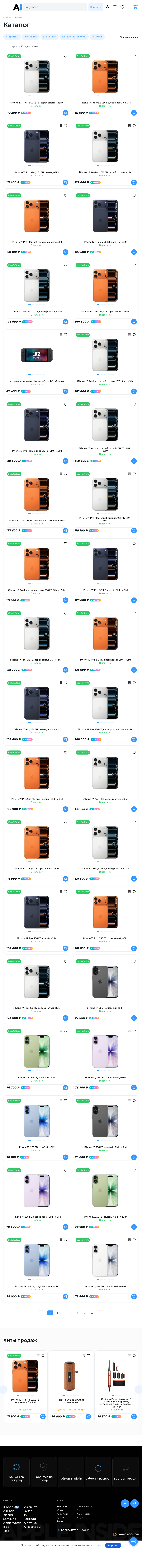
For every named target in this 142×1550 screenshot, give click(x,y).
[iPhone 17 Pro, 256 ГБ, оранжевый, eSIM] (105, 914)
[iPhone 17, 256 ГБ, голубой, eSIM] (37, 1123)
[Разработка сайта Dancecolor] (126, 1535)
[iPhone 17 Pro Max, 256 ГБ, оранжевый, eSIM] (105, 78)
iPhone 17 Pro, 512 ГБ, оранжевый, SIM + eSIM (105, 660)
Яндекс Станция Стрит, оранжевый (71, 1401)
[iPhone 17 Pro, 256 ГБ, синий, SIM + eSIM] (37, 705)
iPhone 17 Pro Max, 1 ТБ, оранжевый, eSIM (105, 311)
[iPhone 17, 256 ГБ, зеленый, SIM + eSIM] (105, 1192)
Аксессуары (31, 37)
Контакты (95, 7)
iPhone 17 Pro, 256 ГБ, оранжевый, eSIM (105, 938)
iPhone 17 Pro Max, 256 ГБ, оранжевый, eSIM (105, 103)
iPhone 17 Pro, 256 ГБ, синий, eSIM (36, 938)
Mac (6, 1530)
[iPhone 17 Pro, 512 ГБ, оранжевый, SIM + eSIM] (105, 635)
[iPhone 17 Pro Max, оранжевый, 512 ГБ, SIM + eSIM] (37, 496)
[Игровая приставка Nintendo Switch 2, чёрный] (37, 357)
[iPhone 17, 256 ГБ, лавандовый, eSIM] (105, 1053)
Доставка (62, 1518)
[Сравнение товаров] (115, 7)
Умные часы (49, 37)
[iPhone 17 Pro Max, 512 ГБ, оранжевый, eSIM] (37, 217)
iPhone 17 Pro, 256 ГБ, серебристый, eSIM (36, 1008)
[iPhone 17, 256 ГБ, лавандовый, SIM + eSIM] (37, 1192)
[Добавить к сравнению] (61, 56)
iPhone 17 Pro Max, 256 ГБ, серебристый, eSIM (36, 103)
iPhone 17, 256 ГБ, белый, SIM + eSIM (105, 1286)
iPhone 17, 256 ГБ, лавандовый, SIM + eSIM (37, 1217)
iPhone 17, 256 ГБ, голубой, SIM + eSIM (36, 1286)
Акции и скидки (84, 1514)
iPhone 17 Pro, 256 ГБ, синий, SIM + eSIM (36, 729)
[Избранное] (122, 7)
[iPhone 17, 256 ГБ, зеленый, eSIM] (37, 1053)
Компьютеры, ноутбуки (74, 37)
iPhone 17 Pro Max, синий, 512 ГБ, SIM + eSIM (37, 451)
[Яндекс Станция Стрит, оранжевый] (71, 1378)
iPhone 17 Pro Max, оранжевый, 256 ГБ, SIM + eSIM (36, 590)
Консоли (30, 1518)
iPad (6, 1526)
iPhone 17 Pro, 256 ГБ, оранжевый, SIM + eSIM (37, 799)
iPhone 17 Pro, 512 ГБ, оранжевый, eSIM (36, 868)
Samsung (9, 1518)
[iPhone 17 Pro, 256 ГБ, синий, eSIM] (37, 914)
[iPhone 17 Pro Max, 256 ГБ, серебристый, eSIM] (37, 78)
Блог (79, 1510)
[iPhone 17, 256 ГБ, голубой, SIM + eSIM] (37, 1262)
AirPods (8, 1511)
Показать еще (128, 37)
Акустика (97, 37)
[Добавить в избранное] (65, 56)
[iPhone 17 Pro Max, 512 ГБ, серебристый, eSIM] (105, 148)
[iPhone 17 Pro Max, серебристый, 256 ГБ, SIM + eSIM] (105, 496)
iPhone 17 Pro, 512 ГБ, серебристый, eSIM (105, 868)
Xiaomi (8, 1515)
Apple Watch (12, 1523)
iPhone (10, 1507)
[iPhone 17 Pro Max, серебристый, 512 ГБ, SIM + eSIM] (105, 426)
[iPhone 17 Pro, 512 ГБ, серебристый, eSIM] (105, 844)
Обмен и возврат (85, 1507)
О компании (63, 1514)
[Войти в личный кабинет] (107, 7)
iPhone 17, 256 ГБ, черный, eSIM (105, 1008)
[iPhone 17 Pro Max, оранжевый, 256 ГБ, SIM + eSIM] (37, 565)
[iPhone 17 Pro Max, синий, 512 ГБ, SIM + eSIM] (37, 426)
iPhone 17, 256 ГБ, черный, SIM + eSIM (105, 1147)
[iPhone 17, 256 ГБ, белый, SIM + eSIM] (105, 1262)
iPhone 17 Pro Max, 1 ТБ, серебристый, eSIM (37, 311)
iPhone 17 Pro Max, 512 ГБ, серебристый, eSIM (105, 172)
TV (25, 1515)
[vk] (125, 1503)
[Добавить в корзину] (65, 113)
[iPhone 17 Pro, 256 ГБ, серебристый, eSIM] (37, 983)
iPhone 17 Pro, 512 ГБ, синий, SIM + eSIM (105, 590)
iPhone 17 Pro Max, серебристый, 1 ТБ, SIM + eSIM (105, 381)
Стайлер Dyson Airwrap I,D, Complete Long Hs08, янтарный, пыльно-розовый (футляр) (116, 1403)
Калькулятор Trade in (75, 1530)
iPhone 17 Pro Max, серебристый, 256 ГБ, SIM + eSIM (105, 519)
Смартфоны (12, 37)
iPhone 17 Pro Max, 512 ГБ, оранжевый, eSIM (37, 242)
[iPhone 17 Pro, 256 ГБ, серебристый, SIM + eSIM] (105, 705)
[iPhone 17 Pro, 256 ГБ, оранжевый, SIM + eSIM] (37, 774)
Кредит (60, 1521)
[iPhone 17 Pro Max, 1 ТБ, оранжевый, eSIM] (105, 287)
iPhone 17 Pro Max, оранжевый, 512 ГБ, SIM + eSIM (36, 520)
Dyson (28, 1511)
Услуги (80, 1518)
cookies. (98, 1545)
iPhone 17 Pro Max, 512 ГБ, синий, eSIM (105, 242)
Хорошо (113, 1545)
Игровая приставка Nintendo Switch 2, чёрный (37, 381)
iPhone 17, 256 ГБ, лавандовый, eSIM (105, 1077)
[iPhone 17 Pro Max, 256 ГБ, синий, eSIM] (37, 148)
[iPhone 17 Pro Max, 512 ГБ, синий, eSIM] (105, 217)
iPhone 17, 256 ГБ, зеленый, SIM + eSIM (105, 1217)
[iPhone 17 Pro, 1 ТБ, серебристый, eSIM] (105, 774)
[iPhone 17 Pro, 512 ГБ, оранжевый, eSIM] (37, 844)
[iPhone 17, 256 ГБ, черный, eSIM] (105, 983)
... (85, 1313)
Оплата (61, 1510)
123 (91, 1313)
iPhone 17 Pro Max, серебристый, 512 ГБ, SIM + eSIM (105, 449)
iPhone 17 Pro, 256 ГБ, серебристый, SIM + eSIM (105, 729)
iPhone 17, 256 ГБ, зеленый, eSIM (36, 1077)
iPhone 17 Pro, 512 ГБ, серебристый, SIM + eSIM (37, 660)
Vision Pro (30, 1507)
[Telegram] (134, 1503)
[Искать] (83, 7)
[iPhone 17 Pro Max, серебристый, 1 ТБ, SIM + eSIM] (105, 357)
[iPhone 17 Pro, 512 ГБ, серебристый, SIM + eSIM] (37, 635)
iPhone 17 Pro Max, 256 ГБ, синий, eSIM (37, 172)
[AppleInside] (17, 7)
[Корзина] (134, 7)
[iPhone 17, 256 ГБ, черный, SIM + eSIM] (105, 1123)
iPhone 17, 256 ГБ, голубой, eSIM (37, 1147)
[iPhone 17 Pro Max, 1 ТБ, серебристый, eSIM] (37, 287)
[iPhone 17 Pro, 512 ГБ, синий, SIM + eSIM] (105, 565)
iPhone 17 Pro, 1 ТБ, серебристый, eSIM (105, 799)
